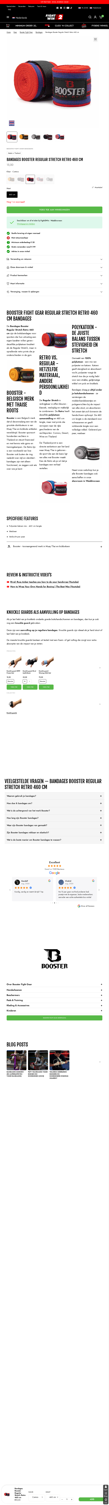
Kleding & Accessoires (54, 1005)
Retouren (31, 6)
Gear (15, 32)
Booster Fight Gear (26, 32)
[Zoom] (95, 39)
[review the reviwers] (49, 881)
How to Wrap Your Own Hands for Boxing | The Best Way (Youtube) (45, 586)
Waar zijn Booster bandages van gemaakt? (27, 825)
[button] (89, 8)
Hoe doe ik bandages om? (19, 803)
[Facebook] (57, 8)
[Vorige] (9, 668)
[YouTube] (68, 8)
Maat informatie (17, 283)
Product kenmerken (18, 275)
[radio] (11, 179)
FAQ (9, 9)
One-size (10, 681)
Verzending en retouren (20, 259)
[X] (61, 8)
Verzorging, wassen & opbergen (24, 291)
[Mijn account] (95, 17)
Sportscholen (11, 6)
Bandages (39, 32)
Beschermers (54, 995)
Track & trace (41, 6)
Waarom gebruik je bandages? (21, 796)
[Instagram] (64, 8)
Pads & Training (54, 1000)
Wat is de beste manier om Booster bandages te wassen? (34, 839)
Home (9, 32)
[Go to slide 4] (52, 902)
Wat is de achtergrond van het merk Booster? (28, 810)
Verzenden (22, 6)
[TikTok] (71, 8)
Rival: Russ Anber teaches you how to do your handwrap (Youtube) (44, 581)
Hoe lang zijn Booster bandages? (22, 818)
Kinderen (54, 1010)
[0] (100, 17)
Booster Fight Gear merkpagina (54, 1018)
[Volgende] (100, 668)
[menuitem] (12, 6)
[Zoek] (90, 17)
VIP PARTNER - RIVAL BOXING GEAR (54, 2)
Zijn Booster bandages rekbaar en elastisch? (28, 832)
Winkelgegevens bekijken (26, 224)
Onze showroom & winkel (21, 267)
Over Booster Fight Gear (54, 984)
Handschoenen (54, 990)
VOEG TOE (14, 687)
